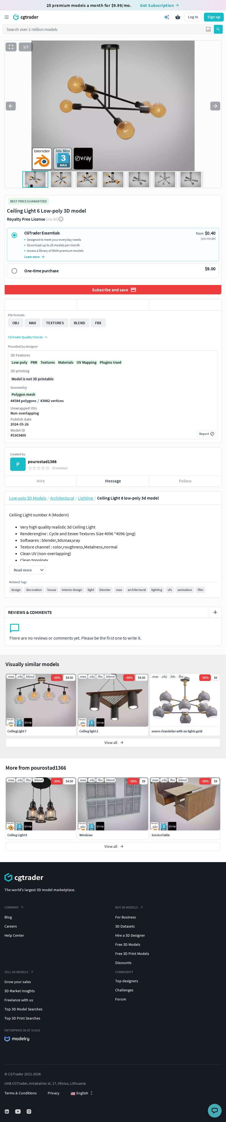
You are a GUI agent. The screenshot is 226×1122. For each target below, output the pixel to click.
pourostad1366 (42, 461)
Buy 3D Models (126, 907)
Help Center (14, 935)
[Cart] (177, 17)
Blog (8, 917)
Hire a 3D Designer (130, 935)
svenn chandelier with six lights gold (177, 731)
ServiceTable (161, 835)
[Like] (41, 304)
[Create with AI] (166, 17)
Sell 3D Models (16, 972)
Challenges (124, 990)
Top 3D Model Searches (23, 1009)
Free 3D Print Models (132, 953)
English (79, 1093)
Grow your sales (17, 981)
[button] (208, 29)
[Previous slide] (11, 106)
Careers (10, 926)
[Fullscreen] (11, 47)
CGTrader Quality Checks (25, 337)
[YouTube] (18, 1111)
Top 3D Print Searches (22, 1018)
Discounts (123, 962)
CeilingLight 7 (16, 731)
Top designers (126, 980)
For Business (125, 917)
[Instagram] (29, 1111)
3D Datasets (125, 926)
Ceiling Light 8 (17, 835)
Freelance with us (18, 999)
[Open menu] (6, 17)
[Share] (185, 304)
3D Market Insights (19, 990)
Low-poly (19, 362)
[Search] (218, 29)
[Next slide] (215, 106)
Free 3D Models (127, 944)
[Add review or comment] (215, 612)
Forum (120, 999)
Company (11, 907)
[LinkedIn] (7, 1111)
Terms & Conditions (20, 1093)
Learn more (32, 257)
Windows (86, 835)
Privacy (54, 1093)
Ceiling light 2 (88, 731)
